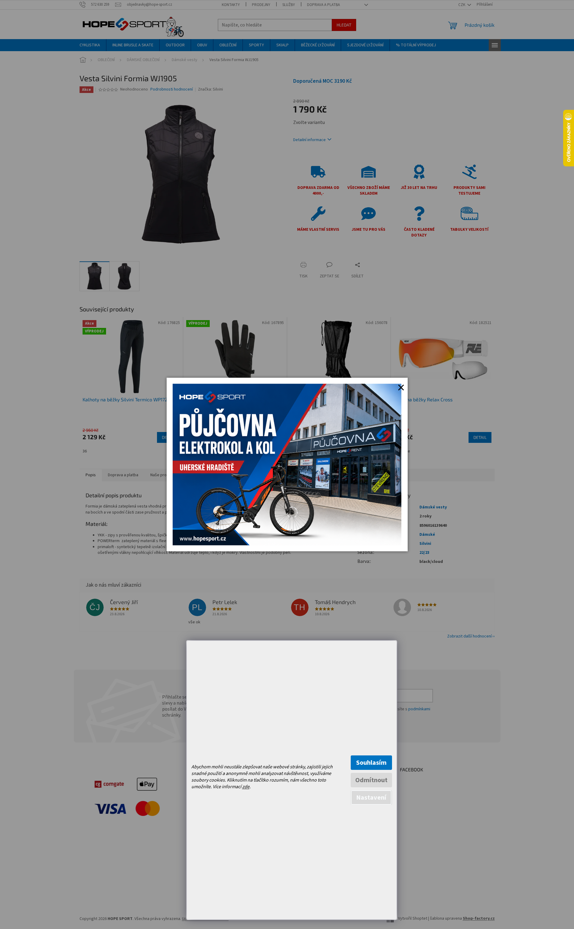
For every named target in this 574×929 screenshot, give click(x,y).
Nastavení (371, 797)
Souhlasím (371, 762)
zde (245, 786)
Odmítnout (371, 780)
